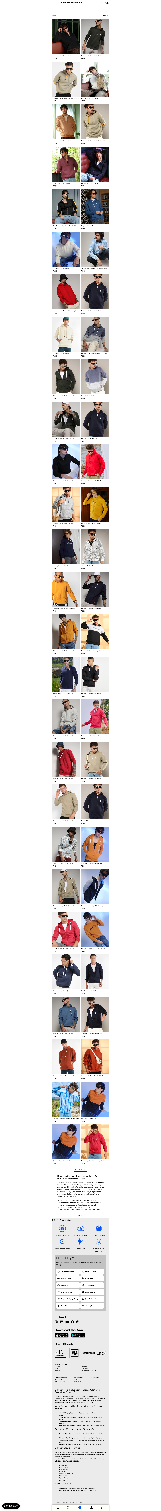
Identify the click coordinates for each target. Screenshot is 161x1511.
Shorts (84, 1366)
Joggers (57, 1370)
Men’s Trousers (64, 1467)
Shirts (57, 1368)
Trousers (85, 1368)
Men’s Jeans (63, 1471)
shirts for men (59, 1379)
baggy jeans (77, 1381)
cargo (75, 1379)
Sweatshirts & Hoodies (89, 1370)
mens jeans (95, 1377)
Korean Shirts (63, 1476)
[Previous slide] (54, 36)
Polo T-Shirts (63, 1469)
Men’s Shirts (63, 1465)
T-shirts (57, 1366)
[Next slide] (78, 36)
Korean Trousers (64, 1478)
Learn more (91, 1490)
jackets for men (60, 1381)
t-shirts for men (78, 1377)
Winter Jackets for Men (66, 1474)
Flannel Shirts (63, 1480)
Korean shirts (85, 1417)
